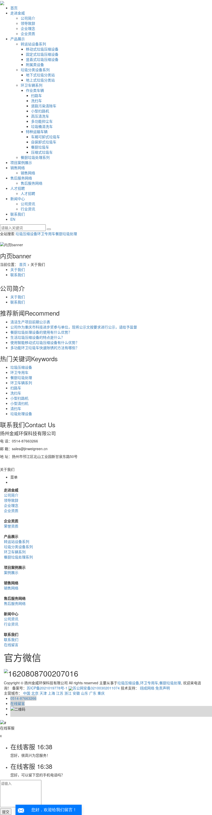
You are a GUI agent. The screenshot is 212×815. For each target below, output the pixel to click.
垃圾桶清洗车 (42, 126)
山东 (84, 693)
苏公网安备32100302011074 (96, 687)
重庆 (101, 693)
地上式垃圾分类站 (40, 80)
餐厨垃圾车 (40, 147)
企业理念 (28, 28)
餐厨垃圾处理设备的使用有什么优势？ (41, 332)
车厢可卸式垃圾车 (45, 136)
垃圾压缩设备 (26, 233)
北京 (35, 693)
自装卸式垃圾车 (43, 141)
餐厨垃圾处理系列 (35, 157)
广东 (92, 693)
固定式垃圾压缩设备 (42, 54)
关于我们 (17, 269)
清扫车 (15, 408)
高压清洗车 (40, 116)
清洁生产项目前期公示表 (30, 321)
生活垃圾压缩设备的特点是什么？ (37, 337)
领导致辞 (28, 23)
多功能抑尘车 (42, 121)
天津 (43, 693)
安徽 (76, 693)
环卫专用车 (46, 233)
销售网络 (17, 167)
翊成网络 (147, 687)
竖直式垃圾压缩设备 (42, 59)
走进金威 (17, 12)
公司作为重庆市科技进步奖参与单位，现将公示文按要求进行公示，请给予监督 (73, 327)
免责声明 (162, 687)
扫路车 (36, 95)
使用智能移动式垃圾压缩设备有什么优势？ (44, 342)
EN (12, 219)
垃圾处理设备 (21, 413)
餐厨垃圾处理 (66, 233)
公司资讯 (28, 203)
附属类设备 (35, 64)
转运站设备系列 (33, 43)
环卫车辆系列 (31, 85)
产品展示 (17, 38)
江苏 (59, 693)
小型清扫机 (19, 403)
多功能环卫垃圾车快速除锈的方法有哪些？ (44, 347)
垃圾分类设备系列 (35, 69)
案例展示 (11, 572)
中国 (26, 693)
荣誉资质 (11, 526)
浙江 (68, 693)
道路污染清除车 (43, 105)
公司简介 (28, 18)
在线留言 (11, 644)
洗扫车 (36, 100)
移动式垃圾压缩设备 (42, 49)
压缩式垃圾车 (42, 152)
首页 (14, 7)
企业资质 (28, 33)
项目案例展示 (21, 162)
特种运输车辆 (37, 131)
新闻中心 (17, 198)
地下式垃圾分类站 (40, 74)
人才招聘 (17, 188)
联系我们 (17, 214)
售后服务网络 (21, 177)
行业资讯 (28, 208)
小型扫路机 (40, 110)
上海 (51, 693)
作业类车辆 (35, 90)
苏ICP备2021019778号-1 (47, 687)
